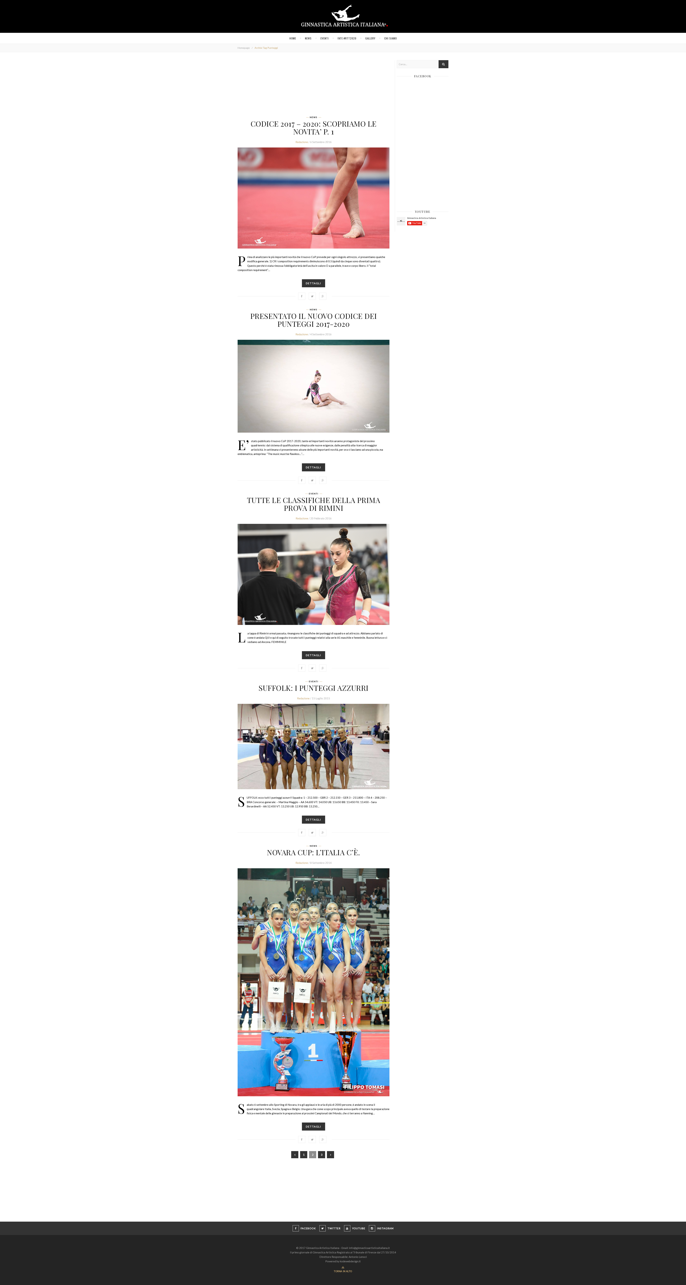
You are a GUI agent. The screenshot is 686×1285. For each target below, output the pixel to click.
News (308, 38)
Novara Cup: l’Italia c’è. (313, 852)
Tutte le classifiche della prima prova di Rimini (313, 504)
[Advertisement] (313, 85)
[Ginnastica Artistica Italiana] (343, 16)
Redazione (301, 142)
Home (292, 38)
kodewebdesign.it (350, 1261)
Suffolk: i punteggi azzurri (314, 688)
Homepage (244, 47)
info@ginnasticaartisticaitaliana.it (369, 1247)
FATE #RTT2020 (347, 38)
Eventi (324, 38)
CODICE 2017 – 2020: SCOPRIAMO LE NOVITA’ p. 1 (314, 127)
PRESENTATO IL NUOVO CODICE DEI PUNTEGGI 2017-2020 (313, 320)
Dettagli (313, 283)
